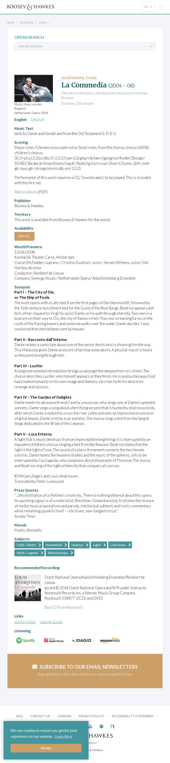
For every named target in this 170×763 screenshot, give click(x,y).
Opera (43, 22)
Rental (24, 236)
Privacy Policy (91, 716)
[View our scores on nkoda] (112, 726)
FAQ (19, 716)
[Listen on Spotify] (101, 726)
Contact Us (40, 716)
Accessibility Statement (133, 716)
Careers (64, 716)
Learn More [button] (63, 736)
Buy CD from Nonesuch (63, 607)
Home (10, 22)
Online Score (51, 622)
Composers (27, 22)
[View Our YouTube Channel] (90, 726)
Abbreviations (25, 191)
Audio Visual (25, 622)
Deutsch (37, 119)
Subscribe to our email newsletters (88, 667)
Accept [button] (46, 748)
